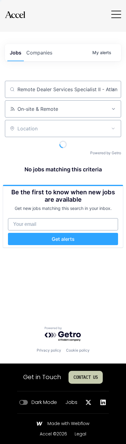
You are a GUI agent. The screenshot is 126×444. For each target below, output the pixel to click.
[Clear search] (113, 89)
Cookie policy (78, 350)
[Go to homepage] (15, 14)
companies (39, 53)
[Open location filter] (113, 128)
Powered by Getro (105, 153)
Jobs (71, 402)
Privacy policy (49, 350)
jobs (15, 53)
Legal (80, 434)
